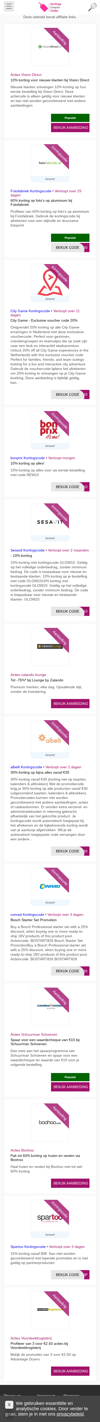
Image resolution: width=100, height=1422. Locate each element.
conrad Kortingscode (27, 914)
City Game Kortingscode (30, 311)
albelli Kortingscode (26, 767)
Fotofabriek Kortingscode (31, 191)
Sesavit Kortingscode (28, 550)
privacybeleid (70, 1414)
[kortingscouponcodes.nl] (50, 7)
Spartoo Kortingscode (28, 1247)
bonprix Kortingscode (28, 458)
